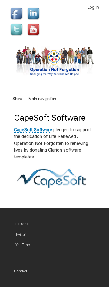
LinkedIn (22, 223)
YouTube (22, 244)
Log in (93, 7)
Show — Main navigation (34, 98)
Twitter (20, 234)
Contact (20, 270)
